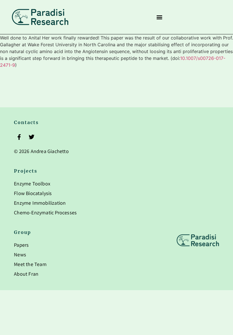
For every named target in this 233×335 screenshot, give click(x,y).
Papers (21, 245)
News (20, 255)
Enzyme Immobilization (40, 203)
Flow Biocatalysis (33, 194)
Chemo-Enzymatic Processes (45, 213)
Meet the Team (30, 265)
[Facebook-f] (19, 137)
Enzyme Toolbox (32, 184)
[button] (159, 17)
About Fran (26, 274)
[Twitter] (31, 137)
